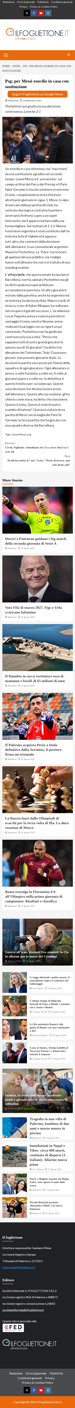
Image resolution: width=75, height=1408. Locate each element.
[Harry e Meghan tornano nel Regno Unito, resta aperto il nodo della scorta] (14, 1184)
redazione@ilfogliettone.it (18, 1267)
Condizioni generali (61, 1)
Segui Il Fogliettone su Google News (37, 94)
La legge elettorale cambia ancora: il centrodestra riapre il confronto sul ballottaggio (50, 980)
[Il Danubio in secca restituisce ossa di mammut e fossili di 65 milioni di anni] (37, 647)
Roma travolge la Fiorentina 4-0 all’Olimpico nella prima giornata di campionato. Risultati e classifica (33, 896)
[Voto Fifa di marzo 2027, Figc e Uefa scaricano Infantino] (37, 578)
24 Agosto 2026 (28, 906)
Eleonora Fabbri (15, 961)
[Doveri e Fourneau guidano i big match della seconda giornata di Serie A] (37, 510)
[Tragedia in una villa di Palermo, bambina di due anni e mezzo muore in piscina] (14, 1127)
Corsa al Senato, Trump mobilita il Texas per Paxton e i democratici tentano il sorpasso (49, 1051)
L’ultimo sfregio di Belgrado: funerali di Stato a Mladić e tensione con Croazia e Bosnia (50, 1004)
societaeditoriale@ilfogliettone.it (23, 1310)
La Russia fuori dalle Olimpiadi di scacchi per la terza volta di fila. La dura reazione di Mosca (37, 823)
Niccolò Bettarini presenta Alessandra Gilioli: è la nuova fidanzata (46, 1205)
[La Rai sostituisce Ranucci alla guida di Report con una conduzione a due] (14, 1029)
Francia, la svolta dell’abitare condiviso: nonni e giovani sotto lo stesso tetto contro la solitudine (36, 1099)
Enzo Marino (38, 988)
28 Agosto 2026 (33, 961)
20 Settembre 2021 (32, 100)
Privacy (23, 6)
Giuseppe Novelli (40, 1012)
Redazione (9, 1)
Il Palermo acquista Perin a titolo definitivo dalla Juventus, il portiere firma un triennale (33, 749)
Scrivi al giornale (26, 1)
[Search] (68, 55)
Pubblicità (43, 1)
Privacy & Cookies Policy (44, 6)
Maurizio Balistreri (40, 1035)
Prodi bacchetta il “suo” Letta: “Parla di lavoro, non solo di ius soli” (38, 460)
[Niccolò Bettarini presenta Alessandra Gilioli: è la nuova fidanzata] (14, 1207)
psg (29, 434)
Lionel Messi (19, 434)
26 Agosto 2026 (28, 548)
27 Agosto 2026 (58, 1059)
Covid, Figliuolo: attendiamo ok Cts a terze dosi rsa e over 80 (36, 447)
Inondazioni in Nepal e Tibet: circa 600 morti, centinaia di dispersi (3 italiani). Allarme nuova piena (48, 1155)
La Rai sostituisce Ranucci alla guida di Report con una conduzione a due (50, 1027)
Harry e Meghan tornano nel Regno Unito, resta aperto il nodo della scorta (49, 1182)
